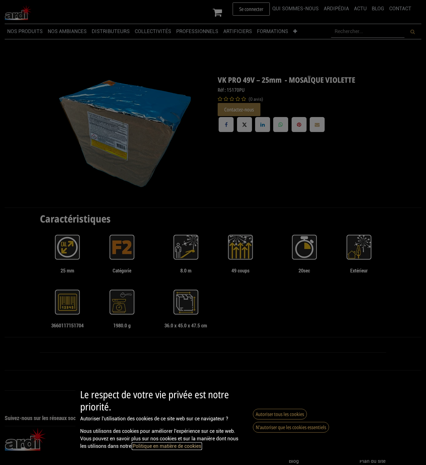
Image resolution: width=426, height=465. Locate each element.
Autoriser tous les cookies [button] (280, 414)
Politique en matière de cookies (167, 446)
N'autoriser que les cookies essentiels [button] (291, 427)
